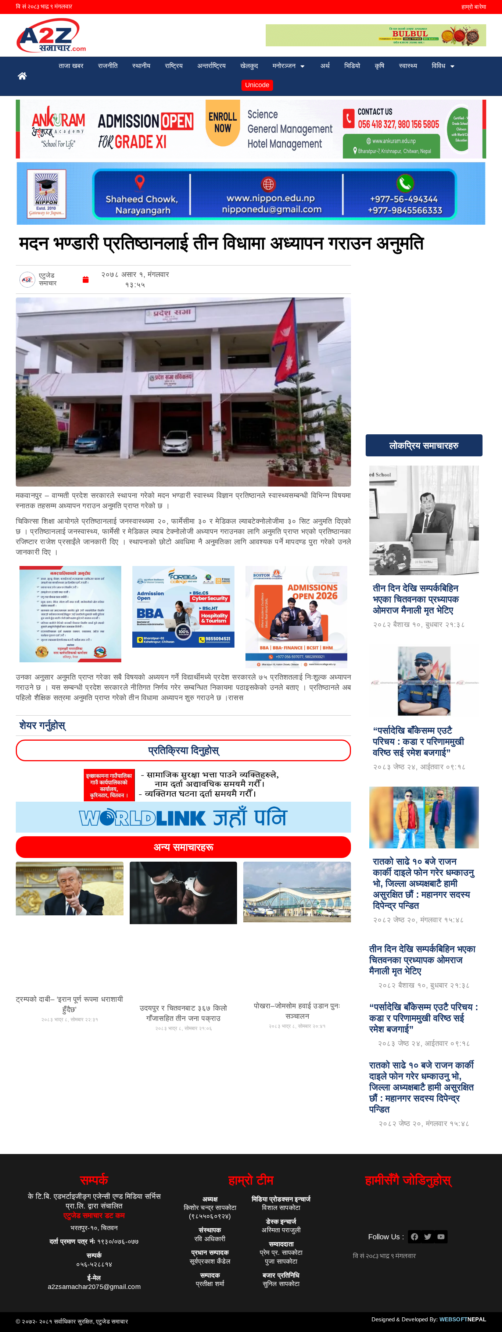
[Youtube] (441, 1236)
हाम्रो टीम (251, 1180)
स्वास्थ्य (408, 66)
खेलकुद (249, 66)
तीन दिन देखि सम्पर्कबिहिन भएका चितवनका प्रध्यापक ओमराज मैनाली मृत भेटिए (422, 960)
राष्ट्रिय (174, 66)
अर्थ (325, 66)
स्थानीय (141, 66)
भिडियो (352, 66)
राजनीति (108, 66)
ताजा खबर (71, 66)
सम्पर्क (94, 1180)
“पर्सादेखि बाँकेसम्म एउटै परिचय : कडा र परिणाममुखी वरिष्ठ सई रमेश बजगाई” (423, 1018)
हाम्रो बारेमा (474, 7)
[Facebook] (414, 1236)
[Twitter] (427, 1236)
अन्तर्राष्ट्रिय (211, 66)
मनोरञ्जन (284, 66)
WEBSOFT (463, 1319)
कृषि (379, 66)
